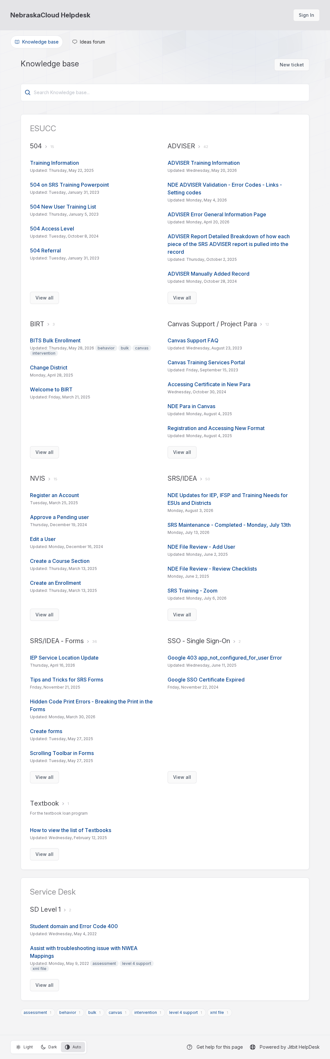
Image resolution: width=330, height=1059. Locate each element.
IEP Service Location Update (64, 657)
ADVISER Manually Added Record (208, 273)
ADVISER (181, 146)
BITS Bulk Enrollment (55, 340)
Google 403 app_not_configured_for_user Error (225, 657)
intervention (145, 1012)
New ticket (292, 64)
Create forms (46, 731)
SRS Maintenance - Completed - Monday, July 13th (229, 525)
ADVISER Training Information (204, 163)
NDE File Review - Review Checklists (212, 568)
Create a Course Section (60, 561)
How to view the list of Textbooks (70, 830)
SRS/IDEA (182, 478)
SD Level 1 (45, 909)
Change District (48, 367)
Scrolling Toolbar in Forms (62, 753)
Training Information (54, 163)
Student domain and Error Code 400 (74, 926)
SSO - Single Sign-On (199, 641)
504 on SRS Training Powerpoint (69, 184)
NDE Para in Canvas (192, 406)
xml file (217, 1012)
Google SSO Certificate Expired (206, 679)
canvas (115, 1012)
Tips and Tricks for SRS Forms (66, 679)
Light (28, 1046)
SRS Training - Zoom (193, 590)
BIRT (37, 324)
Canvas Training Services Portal (207, 362)
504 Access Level (52, 228)
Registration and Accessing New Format (216, 428)
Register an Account (54, 495)
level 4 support (183, 1012)
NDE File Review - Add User (201, 547)
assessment (35, 1012)
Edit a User (43, 539)
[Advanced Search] (27, 92)
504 (36, 146)
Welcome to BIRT (51, 389)
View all (44, 297)
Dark (52, 1046)
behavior (67, 1012)
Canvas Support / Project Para (212, 324)
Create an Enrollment (55, 583)
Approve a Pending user (59, 517)
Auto (77, 1046)
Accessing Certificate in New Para (209, 384)
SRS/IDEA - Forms (57, 641)
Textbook (44, 803)
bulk (92, 1012)
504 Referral (45, 250)
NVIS (37, 478)
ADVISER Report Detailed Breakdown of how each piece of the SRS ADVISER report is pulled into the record (229, 244)
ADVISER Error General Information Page (217, 214)
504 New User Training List (63, 206)
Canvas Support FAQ (193, 340)
